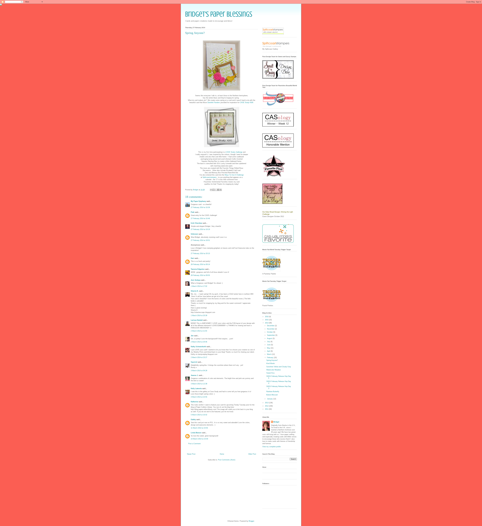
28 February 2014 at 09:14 (200, 264)
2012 (267, 406)
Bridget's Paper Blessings (218, 14)
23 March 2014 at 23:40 (199, 439)
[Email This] (211, 190)
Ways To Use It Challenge (234, 175)
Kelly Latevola (196, 388)
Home (222, 454)
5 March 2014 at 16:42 (199, 415)
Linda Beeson (196, 433)
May (269, 348)
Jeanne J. (195, 375)
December (271, 326)
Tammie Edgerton (198, 269)
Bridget (276, 422)
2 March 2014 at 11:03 (199, 331)
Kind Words (270, 363)
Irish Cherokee (196, 223)
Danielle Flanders (213, 102)
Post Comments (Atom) (226, 460)
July (268, 342)
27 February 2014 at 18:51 (200, 240)
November (271, 329)
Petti (192, 212)
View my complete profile (271, 447)
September (271, 335)
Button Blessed (272, 395)
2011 (267, 409)
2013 (267, 403)
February (270, 357)
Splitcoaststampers (210, 177)
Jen (192, 336)
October (270, 332)
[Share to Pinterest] (220, 190)
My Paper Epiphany (198, 201)
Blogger (251, 521)
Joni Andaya (195, 280)
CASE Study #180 (246, 102)
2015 (267, 320)
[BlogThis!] (213, 190)
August (270, 338)
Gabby (193, 419)
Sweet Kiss (270, 373)
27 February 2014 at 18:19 (200, 229)
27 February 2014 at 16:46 (200, 218)
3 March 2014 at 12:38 (199, 384)
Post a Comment (194, 444)
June (269, 345)
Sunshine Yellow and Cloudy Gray (278, 367)
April (269, 351)
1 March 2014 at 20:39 (199, 315)
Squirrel (194, 362)
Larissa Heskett (197, 320)
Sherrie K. (195, 291)
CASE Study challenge (234, 152)
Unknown (194, 234)
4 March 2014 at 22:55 (199, 397)
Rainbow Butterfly (272, 391)
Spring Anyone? (272, 360)
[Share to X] (216, 190)
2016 (267, 317)
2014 (267, 323)
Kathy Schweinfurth (198, 347)
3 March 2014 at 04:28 (199, 371)
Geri (192, 258)
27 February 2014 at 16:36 (200, 207)
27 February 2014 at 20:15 (200, 253)
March (269, 354)
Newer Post (191, 454)
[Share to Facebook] (218, 190)
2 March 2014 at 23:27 (199, 357)
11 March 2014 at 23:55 (199, 428)
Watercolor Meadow (273, 370)
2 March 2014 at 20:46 (199, 342)
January (270, 399)
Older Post (252, 454)
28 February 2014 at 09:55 (200, 275)
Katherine (194, 402)
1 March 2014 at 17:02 (199, 286)
